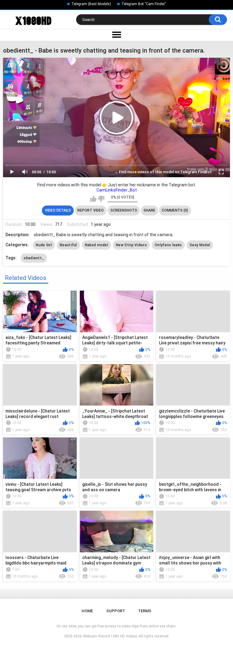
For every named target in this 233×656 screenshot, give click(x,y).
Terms (144, 611)
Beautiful (68, 245)
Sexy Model (200, 245)
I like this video (93, 199)
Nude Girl (44, 245)
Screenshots (123, 210)
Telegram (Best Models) (91, 4)
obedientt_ (34, 258)
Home (87, 611)
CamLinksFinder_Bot (116, 190)
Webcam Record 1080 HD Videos (110, 636)
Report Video (90, 210)
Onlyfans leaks (168, 245)
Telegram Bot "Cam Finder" (143, 4)
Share (149, 210)
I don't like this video (101, 199)
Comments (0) (175, 210)
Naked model (96, 245)
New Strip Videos (131, 245)
